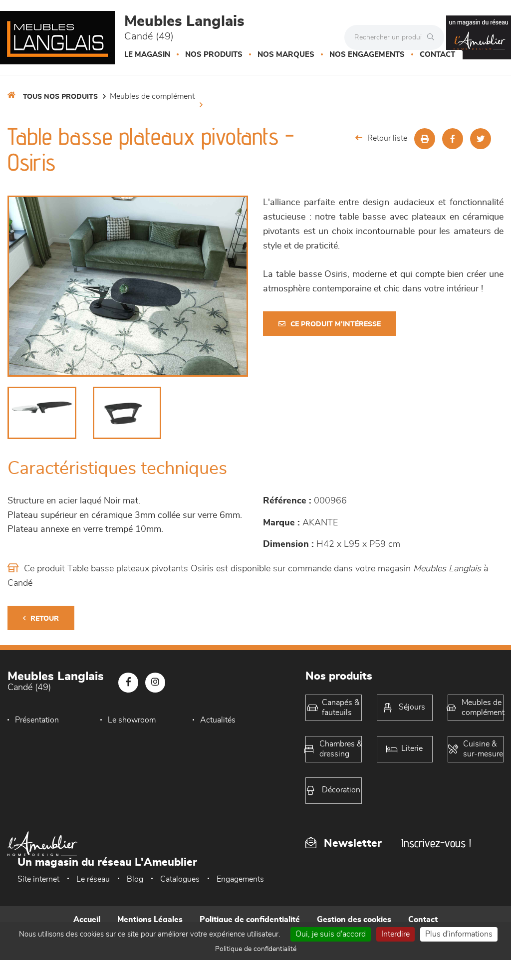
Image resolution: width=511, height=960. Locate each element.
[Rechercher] (433, 37)
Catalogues (180, 879)
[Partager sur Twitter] (480, 138)
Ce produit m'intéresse (335, 324)
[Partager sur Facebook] (452, 138)
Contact (437, 54)
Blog (135, 879)
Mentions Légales (150, 920)
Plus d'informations (459, 934)
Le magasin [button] (147, 54)
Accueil (86, 920)
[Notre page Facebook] (128, 683)
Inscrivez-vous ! (436, 843)
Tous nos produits (60, 96)
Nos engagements (367, 54)
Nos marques (285, 54)
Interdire (395, 934)
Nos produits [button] (214, 54)
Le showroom (132, 720)
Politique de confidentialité (250, 920)
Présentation (37, 720)
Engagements (240, 879)
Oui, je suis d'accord (330, 934)
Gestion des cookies (354, 920)
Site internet (38, 879)
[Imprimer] (424, 138)
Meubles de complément (152, 96)
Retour (44, 618)
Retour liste (387, 138)
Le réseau (93, 879)
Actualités (218, 720)
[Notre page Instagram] (155, 683)
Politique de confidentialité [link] (255, 949)
